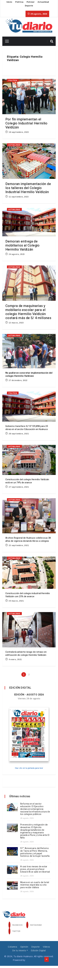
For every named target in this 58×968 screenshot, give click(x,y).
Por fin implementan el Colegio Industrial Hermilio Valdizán (26, 123)
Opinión (24, 947)
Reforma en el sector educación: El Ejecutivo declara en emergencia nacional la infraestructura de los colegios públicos (35, 809)
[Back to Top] (46, 959)
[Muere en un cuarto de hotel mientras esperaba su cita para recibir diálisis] (12, 885)
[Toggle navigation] (5, 41)
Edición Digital (38, 950)
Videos (46, 947)
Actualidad (43, 2)
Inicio (9, 2)
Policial (30, 2)
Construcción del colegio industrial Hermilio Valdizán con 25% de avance (27, 595)
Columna (12, 947)
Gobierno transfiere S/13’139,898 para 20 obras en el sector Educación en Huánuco (26, 428)
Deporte (29, 6)
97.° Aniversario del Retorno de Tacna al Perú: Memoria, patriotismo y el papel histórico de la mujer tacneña (35, 852)
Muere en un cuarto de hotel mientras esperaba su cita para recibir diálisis (34, 885)
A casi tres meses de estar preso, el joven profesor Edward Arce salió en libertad (35, 869)
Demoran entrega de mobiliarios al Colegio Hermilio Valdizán (22, 245)
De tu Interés (19, 950)
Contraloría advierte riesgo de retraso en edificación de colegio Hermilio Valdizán (26, 653)
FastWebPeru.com (35, 960)
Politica (19, 2)
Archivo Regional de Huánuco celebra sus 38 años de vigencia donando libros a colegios (28, 539)
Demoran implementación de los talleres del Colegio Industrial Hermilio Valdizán (28, 187)
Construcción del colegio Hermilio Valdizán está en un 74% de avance (27, 481)
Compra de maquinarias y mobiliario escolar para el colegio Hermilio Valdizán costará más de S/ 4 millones (28, 311)
